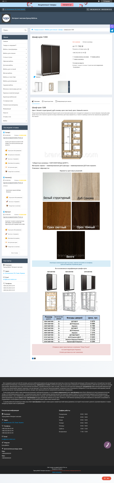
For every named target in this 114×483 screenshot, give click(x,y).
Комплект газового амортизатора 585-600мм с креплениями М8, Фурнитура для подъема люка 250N (15, 222)
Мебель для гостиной (9, 69)
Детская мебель (8, 65)
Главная (5, 41)
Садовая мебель (8, 85)
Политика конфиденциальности (73, 470)
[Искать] (25, 30)
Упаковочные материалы (10, 105)
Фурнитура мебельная (9, 97)
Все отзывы (14, 253)
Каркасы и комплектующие (11, 93)
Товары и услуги (39, 29)
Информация (7, 109)
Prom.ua (65, 467)
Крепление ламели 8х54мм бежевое (13, 191)
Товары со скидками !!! (9, 45)
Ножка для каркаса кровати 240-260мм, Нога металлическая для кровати (14, 143)
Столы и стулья (7, 57)
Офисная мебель (8, 61)
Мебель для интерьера (10, 81)
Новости (5, 113)
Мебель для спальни (51, 29)
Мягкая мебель (7, 73)
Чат (108, 478)
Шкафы (61, 29)
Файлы (5, 120)
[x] (35, 358)
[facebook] (33, 358)
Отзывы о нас (7, 116)
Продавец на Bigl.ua (57, 469)
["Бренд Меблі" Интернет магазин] (6, 18)
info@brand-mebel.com (10, 279)
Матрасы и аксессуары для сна (12, 89)
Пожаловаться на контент (57, 470)
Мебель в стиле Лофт (9, 77)
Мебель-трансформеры (10, 49)
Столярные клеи (8, 101)
